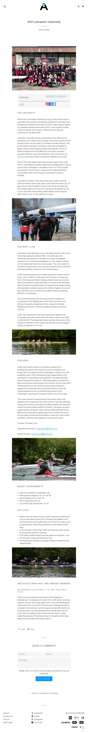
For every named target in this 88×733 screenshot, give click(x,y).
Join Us (6, 719)
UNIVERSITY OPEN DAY (56, 96)
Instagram (38, 719)
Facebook (38, 713)
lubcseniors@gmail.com (47, 429)
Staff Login (7, 722)
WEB (21, 104)
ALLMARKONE (78, 713)
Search (6, 713)
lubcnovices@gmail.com (42, 434)
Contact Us (8, 716)
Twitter (37, 716)
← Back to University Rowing (44, 693)
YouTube (38, 722)
